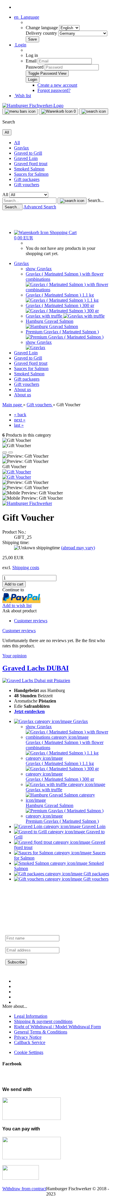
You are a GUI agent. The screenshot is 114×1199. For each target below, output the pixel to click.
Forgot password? (53, 90)
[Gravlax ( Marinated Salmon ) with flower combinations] (69, 289)
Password (35, 67)
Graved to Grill (28, 153)
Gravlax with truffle (44, 315)
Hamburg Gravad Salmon (49, 321)
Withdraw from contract (24, 1188)
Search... (96, 200)
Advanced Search (39, 206)
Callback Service (29, 1042)
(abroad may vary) (78, 547)
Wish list (22, 95)
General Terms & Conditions (40, 1031)
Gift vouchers (26, 184)
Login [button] (20, 44)
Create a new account (57, 85)
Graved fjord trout (30, 163)
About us (22, 389)
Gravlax (21, 147)
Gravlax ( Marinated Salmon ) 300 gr (60, 305)
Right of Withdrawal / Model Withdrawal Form (57, 1026)
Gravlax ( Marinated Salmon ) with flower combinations (64, 745)
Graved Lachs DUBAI (35, 668)
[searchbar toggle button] (93, 111)
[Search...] (72, 201)
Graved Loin (26, 158)
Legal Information (30, 1016)
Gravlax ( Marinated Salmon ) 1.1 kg (60, 294)
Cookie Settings (28, 1052)
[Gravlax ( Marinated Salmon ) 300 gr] (62, 310)
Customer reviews (30, 620)
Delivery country (42, 33)
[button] (26, 17)
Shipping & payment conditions (43, 1021)
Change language (42, 27)
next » (19, 419)
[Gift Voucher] (16, 471)
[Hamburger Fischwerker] (32, 105)
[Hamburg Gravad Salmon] (52, 326)
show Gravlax (39, 268)
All (17, 142)
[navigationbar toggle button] (20, 111)
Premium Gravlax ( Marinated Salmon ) (62, 331)
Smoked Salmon (29, 168)
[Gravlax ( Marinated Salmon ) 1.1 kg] (62, 300)
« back (20, 414)
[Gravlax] (35, 347)
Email (31, 60)
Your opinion (14, 655)
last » (19, 425)
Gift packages (26, 179)
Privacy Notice (28, 1037)
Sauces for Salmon (31, 174)
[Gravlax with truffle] (84, 315)
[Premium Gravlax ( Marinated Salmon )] (64, 336)
